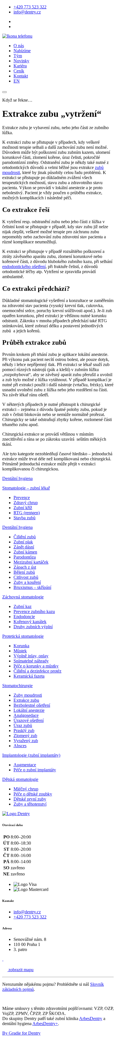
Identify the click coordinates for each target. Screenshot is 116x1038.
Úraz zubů (23, 725)
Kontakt (21, 76)
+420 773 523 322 (30, 6)
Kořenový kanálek (30, 621)
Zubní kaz (23, 606)
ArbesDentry (90, 1018)
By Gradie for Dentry (21, 1033)
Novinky (21, 60)
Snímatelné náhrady (31, 661)
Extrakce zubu (26, 700)
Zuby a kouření (27, 582)
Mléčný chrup (26, 788)
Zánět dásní (24, 547)
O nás (19, 45)
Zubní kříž (23, 507)
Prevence (22, 497)
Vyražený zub (26, 740)
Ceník (19, 70)
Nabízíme (22, 50)
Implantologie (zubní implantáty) (31, 755)
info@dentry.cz (27, 12)
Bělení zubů (24, 572)
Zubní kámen (25, 552)
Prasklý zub (24, 730)
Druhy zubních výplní (33, 626)
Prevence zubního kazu (34, 611)
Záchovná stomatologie (23, 597)
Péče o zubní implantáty (35, 769)
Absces (20, 745)
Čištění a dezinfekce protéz (37, 671)
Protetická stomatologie (23, 636)
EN (17, 81)
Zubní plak (23, 541)
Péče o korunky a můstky (36, 666)
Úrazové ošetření (29, 720)
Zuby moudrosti (28, 695)
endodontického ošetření (24, 266)
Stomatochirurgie (17, 685)
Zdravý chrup (26, 502)
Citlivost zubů (26, 577)
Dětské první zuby (30, 799)
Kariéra (20, 65)
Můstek (20, 650)
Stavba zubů (24, 517)
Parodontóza (25, 557)
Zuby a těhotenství (30, 804)
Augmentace (25, 764)
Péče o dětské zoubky (33, 794)
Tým (18, 55)
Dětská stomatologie (20, 779)
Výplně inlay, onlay (31, 655)
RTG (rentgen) (27, 512)
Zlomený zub (25, 735)
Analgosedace (26, 715)
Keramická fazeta (29, 676)
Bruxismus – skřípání (32, 587)
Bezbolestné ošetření (32, 705)
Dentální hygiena (17, 478)
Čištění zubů (25, 536)
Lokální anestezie (29, 710)
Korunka (21, 645)
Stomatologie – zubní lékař (26, 488)
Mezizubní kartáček (31, 562)
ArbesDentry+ (45, 1023)
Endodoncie (24, 616)
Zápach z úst (25, 567)
